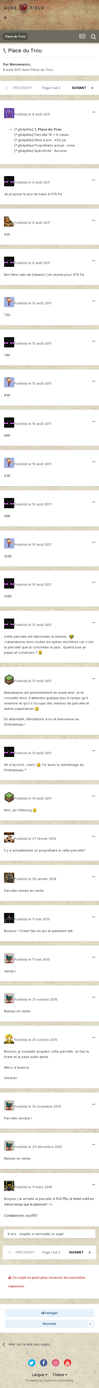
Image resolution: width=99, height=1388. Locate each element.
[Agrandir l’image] (71, 636)
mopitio (25, 1234)
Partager (51, 1313)
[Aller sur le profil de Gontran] (9, 1038)
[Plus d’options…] (93, 112)
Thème (58, 1374)
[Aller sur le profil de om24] (9, 302)
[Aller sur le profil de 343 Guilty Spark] (9, 181)
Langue (38, 1374)
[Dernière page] (92, 88)
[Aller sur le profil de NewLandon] (9, 680)
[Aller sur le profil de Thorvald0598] (9, 221)
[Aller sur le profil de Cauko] (9, 1186)
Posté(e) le (32, 114)
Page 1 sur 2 (52, 88)
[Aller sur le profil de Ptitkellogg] (9, 837)
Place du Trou (42, 70)
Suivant (79, 88)
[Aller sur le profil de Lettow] (9, 878)
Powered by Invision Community (49, 1380)
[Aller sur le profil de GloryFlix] (9, 958)
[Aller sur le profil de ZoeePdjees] (9, 918)
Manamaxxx (20, 64)
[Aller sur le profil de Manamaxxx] (9, 113)
